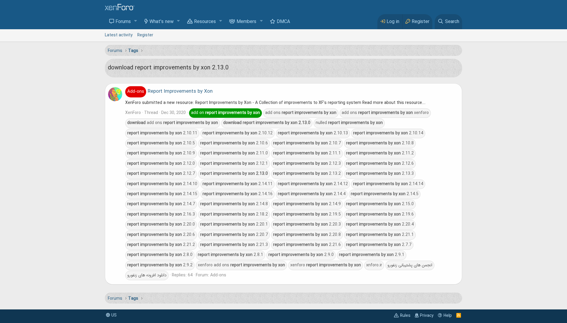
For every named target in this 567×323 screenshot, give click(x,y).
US (113, 315)
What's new (161, 21)
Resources (205, 21)
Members (246, 21)
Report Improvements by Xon (170, 91)
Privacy (427, 315)
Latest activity (119, 35)
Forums (123, 21)
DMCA (283, 21)
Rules (405, 315)
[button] (135, 21)
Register (145, 35)
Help (448, 315)
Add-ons (218, 275)
